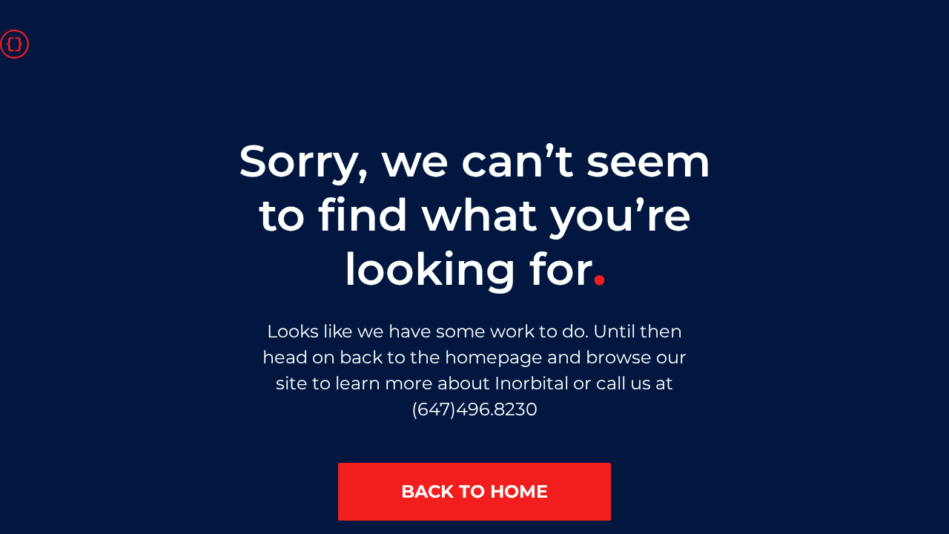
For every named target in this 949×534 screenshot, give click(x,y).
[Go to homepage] (14, 43)
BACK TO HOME (474, 491)
